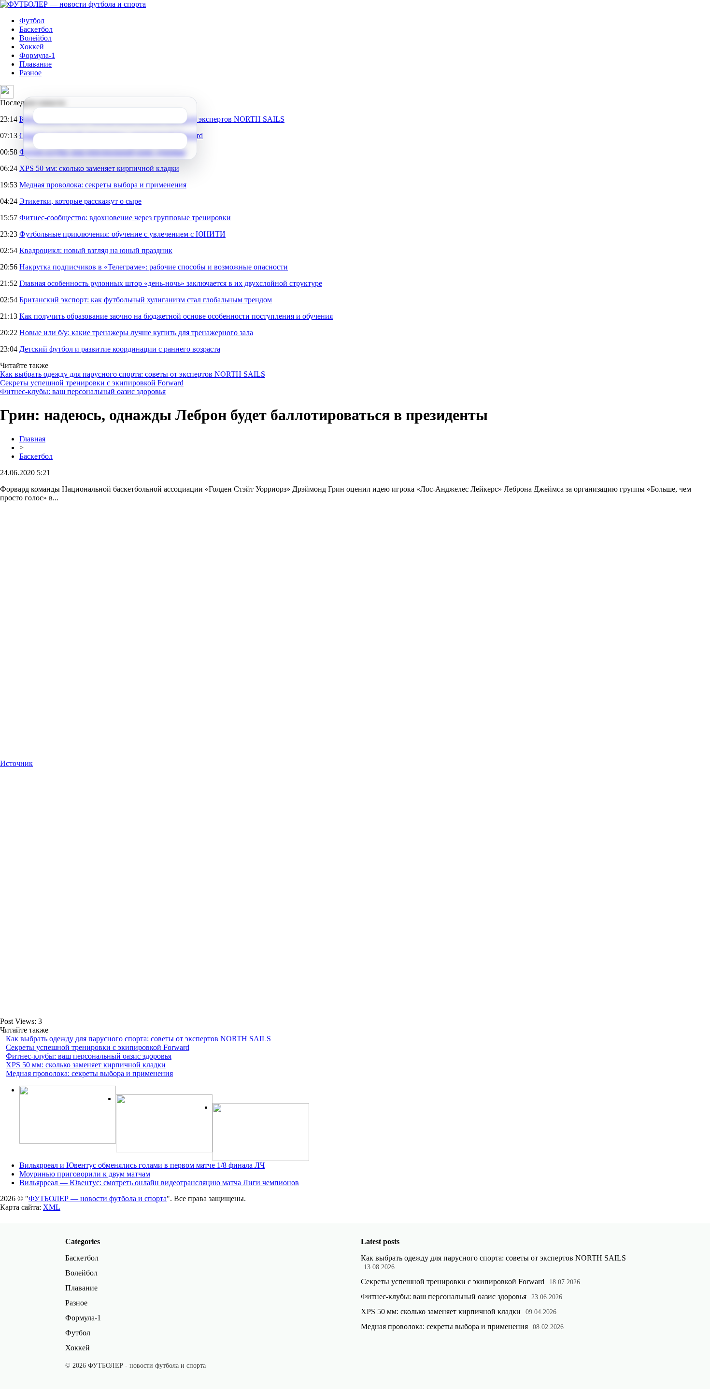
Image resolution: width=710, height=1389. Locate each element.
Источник (16, 763)
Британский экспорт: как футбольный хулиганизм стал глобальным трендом (145, 300)
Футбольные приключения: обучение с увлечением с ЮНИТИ (122, 234)
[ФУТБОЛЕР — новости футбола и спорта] (73, 4)
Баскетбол (36, 29)
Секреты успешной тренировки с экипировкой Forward (92, 383)
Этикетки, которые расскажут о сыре (80, 201)
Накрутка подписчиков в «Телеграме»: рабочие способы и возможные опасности (153, 267)
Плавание (35, 64)
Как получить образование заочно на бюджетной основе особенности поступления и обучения (176, 316)
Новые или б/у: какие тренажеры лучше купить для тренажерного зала (136, 332)
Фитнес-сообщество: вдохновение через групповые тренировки (125, 217)
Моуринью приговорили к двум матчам (84, 1174)
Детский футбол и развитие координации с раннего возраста (119, 349)
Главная (32, 439)
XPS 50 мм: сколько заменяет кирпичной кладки (99, 168)
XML (51, 1207)
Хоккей (31, 47)
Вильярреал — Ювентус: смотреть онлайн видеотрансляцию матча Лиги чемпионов (159, 1182)
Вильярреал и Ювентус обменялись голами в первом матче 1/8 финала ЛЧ (142, 1165)
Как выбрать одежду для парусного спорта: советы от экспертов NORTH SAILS (132, 374)
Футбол (31, 20)
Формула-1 (37, 55)
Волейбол (35, 38)
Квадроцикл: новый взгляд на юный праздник (95, 250)
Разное (30, 73)
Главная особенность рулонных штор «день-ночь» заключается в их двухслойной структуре (170, 283)
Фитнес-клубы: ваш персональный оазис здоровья (83, 391)
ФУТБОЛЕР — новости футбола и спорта (97, 1198)
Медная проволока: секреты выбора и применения (102, 185)
